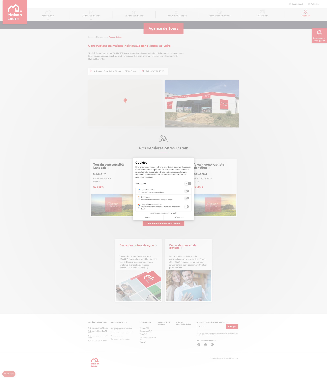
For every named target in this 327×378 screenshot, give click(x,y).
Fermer (148, 217)
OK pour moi (179, 217)
